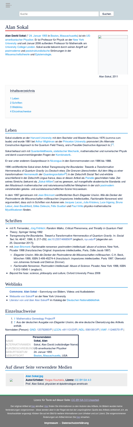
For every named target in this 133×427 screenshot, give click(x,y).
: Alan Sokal (23, 291)
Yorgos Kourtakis (54, 380)
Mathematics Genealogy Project (34, 318)
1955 (44, 35)
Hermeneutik (31, 174)
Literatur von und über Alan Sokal (28, 300)
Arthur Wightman (45, 141)
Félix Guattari (58, 206)
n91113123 (68, 329)
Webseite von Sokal (21, 296)
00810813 (91, 329)
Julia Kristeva (91, 202)
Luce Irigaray (107, 202)
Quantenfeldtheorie (41, 151)
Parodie (89, 178)
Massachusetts (68, 35)
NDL (81, 329)
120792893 (43, 329)
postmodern (107, 185)
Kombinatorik (63, 154)
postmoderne (12, 50)
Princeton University (74, 141)
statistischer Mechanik (66, 151)
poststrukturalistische (38, 50)
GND (33, 329)
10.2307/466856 (61, 239)
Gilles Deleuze (41, 206)
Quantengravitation (53, 174)
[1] (113, 144)
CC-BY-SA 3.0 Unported (85, 400)
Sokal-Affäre (46, 181)
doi (49, 239)
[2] (65, 173)
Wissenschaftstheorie (17, 54)
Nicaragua (56, 160)
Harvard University (41, 137)
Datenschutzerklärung (75, 423)
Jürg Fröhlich (37, 228)
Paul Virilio (77, 206)
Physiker (28, 39)
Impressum (51, 423)
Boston (55, 35)
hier (33, 406)
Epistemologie (43, 54)
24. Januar (35, 35)
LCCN (57, 329)
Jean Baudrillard (23, 206)
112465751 (114, 329)
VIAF (104, 329)
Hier (46, 406)
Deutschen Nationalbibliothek (83, 300)
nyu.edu (88, 239)
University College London (20, 47)
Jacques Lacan (73, 202)
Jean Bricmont (46, 195)
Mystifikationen (13, 209)
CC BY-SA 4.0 (83, 380)
